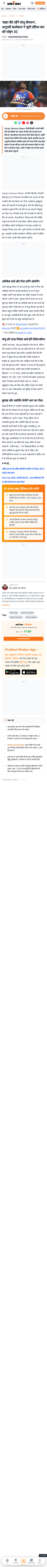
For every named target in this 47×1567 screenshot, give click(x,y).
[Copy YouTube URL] (23, 122)
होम (3, 8)
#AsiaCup (6, 328)
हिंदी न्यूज (23, 662)
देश (6, 654)
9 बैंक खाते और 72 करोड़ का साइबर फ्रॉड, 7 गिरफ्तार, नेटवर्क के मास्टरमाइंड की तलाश (23, 737)
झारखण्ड (8, 8)
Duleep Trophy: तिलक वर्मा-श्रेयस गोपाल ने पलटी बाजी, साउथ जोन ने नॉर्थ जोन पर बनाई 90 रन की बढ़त (25, 534)
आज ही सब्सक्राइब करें (23, 639)
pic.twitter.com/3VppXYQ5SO (32, 328)
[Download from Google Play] (12, 672)
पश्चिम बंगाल (31, 8)
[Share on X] (31, 122)
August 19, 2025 (24, 332)
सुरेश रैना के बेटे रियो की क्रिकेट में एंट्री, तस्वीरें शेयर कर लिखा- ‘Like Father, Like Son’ (25, 498)
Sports (12, 16)
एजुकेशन (12, 654)
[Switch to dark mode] (32, 3)
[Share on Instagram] (27, 122)
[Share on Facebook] (19, 122)
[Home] (14, 3)
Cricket (21, 16)
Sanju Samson (16, 617)
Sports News (31, 617)
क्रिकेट (8, 658)
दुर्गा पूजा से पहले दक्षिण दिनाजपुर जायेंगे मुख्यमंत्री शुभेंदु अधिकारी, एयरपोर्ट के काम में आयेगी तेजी (24, 758)
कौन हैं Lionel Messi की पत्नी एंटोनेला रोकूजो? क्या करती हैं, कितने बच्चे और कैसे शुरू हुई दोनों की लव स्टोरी (24, 510)
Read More (6, 605)
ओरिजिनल (42, 8)
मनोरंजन (20, 654)
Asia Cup (13, 612)
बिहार (14, 8)
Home (4, 16)
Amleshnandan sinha (18, 37)
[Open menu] (4, 3)
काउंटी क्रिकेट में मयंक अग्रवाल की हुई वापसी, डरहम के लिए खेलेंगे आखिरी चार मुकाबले (23, 522)
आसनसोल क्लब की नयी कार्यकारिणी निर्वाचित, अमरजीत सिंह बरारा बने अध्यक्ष (23, 728)
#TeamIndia (21, 324)
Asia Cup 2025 (27, 612)
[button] (23, 94)
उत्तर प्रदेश (21, 8)
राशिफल (15, 658)
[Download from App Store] (29, 672)
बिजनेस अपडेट (31, 654)
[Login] (23, 1561)
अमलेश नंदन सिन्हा (19, 588)
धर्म (40, 654)
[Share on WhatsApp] (15, 122)
